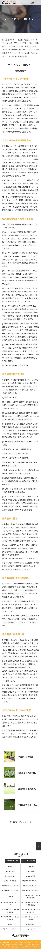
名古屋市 (13, 822)
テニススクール (25, 822)
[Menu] (37, 2)
